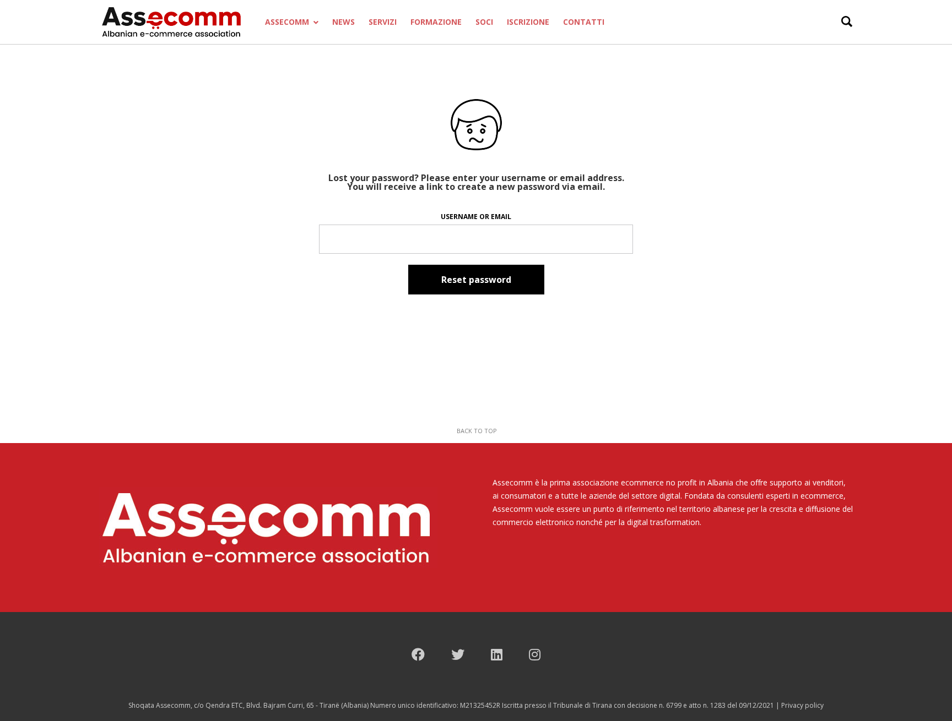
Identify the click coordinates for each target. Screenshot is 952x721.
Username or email (476, 216)
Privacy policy (802, 705)
